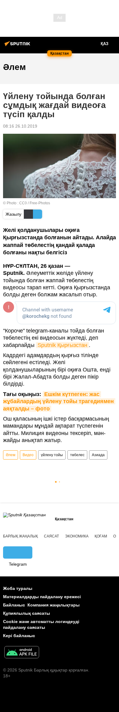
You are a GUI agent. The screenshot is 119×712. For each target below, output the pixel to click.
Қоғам (101, 536)
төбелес (77, 455)
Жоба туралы (17, 588)
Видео (28, 455)
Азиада (98, 455)
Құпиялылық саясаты (26, 613)
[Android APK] (21, 653)
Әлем (10, 455)
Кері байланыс (19, 635)
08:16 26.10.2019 (20, 126)
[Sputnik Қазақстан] (18, 46)
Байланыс (14, 604)
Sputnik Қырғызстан (62, 345)
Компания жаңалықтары (53, 604)
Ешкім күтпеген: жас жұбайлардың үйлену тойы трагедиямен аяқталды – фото (59, 401)
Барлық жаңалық (20, 536)
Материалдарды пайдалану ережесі (42, 596)
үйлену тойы (52, 455)
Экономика (76, 536)
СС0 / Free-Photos (34, 203)
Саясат (51, 536)
